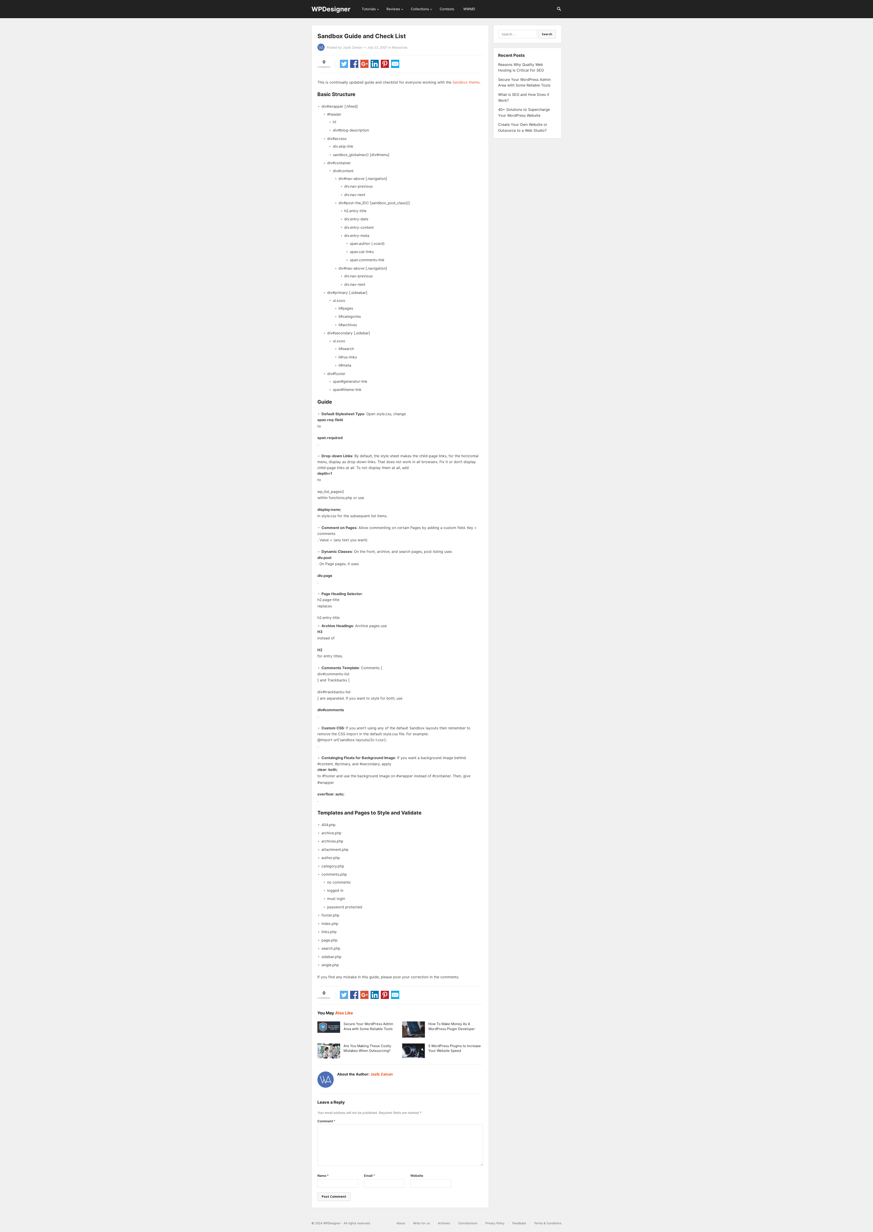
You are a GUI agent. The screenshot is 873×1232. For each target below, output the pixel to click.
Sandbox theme (465, 82)
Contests (447, 9)
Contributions (467, 1223)
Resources (399, 47)
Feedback (519, 1223)
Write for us (421, 1223)
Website (416, 1175)
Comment (326, 1121)
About (400, 1223)
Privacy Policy (494, 1223)
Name (323, 1175)
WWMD (469, 9)
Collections (420, 9)
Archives (444, 1223)
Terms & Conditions (548, 1223)
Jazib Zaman (352, 47)
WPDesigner (330, 9)
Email (369, 1175)
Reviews (393, 9)
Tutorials (369, 9)
